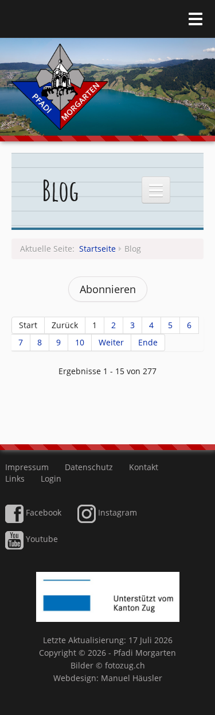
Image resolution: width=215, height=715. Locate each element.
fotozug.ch (125, 665)
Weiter (111, 342)
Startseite (97, 248)
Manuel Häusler (131, 677)
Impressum (27, 467)
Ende (148, 342)
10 (79, 342)
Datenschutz (89, 467)
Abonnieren (108, 289)
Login (51, 478)
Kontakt (143, 467)
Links (15, 478)
